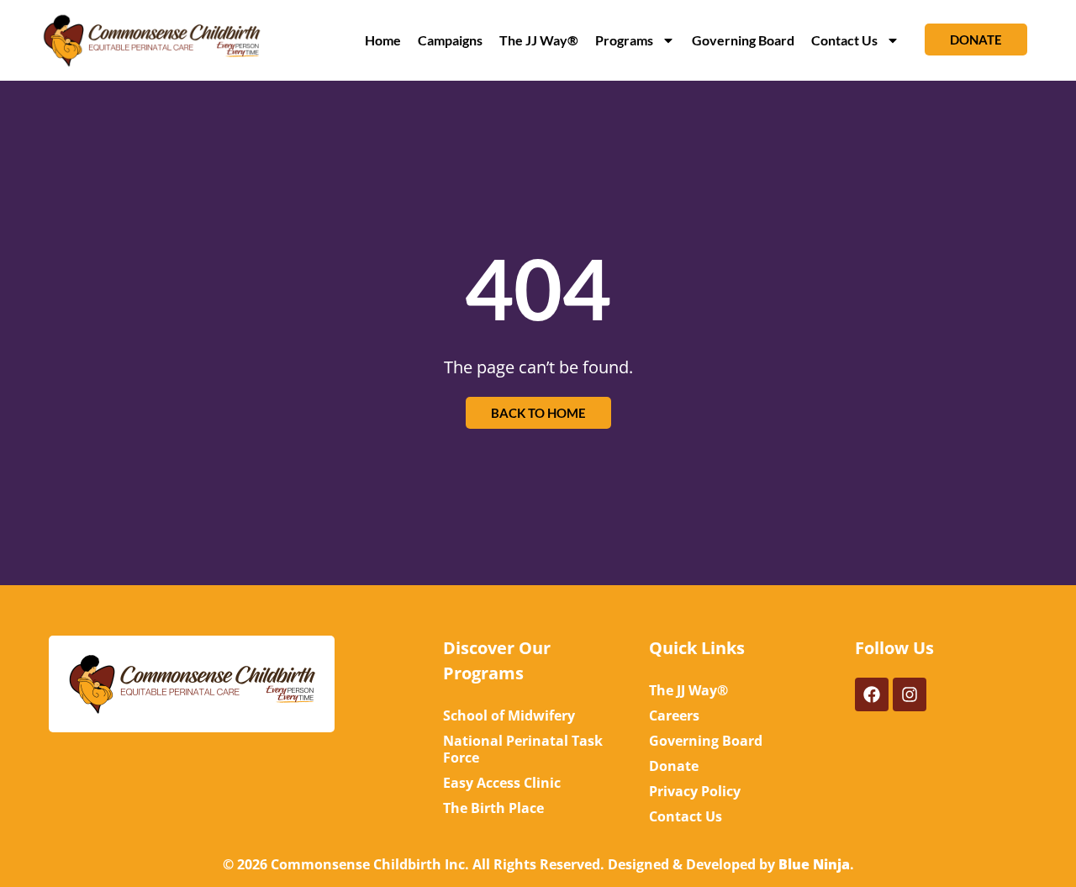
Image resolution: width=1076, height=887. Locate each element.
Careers (674, 715)
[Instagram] (909, 694)
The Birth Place (493, 808)
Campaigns (450, 40)
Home (383, 40)
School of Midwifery (509, 715)
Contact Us (844, 40)
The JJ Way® (538, 40)
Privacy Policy (695, 791)
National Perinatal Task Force (523, 749)
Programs (624, 40)
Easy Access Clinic (502, 782)
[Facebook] (872, 694)
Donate (674, 766)
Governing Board (743, 40)
